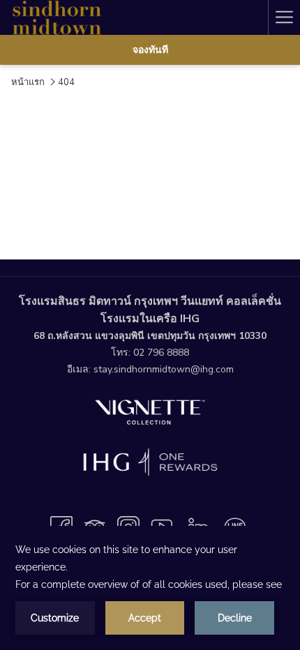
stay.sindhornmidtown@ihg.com (163, 369)
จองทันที (150, 49)
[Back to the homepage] (55, 17)
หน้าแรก (28, 82)
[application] (150, 588)
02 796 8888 (161, 352)
